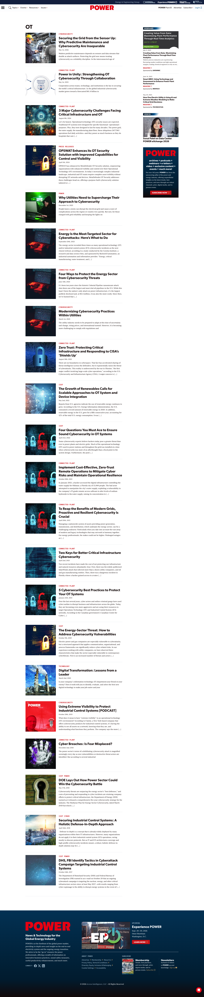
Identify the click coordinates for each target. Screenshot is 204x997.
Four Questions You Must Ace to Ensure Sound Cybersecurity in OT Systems (88, 432)
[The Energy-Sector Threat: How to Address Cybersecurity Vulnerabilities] (41, 639)
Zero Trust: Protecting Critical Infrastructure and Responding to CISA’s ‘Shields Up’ (89, 351)
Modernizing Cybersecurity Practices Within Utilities (87, 313)
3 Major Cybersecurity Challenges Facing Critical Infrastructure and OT (90, 112)
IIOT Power (64, 776)
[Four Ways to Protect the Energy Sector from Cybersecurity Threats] (41, 283)
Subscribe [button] (187, 7)
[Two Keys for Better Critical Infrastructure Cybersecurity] (41, 562)
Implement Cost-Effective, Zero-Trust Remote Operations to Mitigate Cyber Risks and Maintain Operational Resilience (90, 471)
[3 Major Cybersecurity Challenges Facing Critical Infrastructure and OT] (41, 120)
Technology (64, 666)
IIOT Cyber (64, 816)
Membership (96, 960)
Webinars (148, 28)
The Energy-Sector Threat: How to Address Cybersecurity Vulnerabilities (87, 632)
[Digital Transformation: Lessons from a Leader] (41, 680)
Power (61, 193)
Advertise (178, 7)
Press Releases (66, 147)
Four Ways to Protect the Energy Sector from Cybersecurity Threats (88, 276)
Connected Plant (67, 70)
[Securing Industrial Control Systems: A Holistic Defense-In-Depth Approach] (41, 829)
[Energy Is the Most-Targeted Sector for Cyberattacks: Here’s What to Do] (41, 243)
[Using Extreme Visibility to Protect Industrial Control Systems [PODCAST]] (41, 716)
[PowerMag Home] (102, 7)
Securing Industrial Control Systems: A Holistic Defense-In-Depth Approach (88, 822)
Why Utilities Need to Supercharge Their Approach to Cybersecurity (89, 199)
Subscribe (150, 970)
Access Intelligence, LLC (97, 984)
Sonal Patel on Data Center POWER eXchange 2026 (157, 140)
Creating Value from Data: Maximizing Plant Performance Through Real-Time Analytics (159, 55)
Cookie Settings (88, 968)
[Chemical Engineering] (149, 2)
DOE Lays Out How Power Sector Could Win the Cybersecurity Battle (88, 782)
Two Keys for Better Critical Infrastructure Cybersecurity (90, 554)
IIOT (61, 385)
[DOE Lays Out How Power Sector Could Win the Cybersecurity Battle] (41, 789)
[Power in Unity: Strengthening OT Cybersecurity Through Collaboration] (41, 83)
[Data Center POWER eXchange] (185, 2)
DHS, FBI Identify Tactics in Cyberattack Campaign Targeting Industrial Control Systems (88, 864)
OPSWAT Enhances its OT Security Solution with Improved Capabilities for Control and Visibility (88, 154)
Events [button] (23, 7)
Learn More (140, 942)
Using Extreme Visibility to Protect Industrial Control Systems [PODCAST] (87, 708)
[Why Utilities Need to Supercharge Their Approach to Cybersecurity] (41, 207)
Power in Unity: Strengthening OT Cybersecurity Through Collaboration (87, 76)
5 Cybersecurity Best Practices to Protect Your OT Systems (89, 592)
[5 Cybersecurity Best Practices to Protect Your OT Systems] (41, 599)
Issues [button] (43, 7)
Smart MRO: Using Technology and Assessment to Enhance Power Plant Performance (158, 81)
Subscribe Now (159, 192)
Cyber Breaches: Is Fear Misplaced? (85, 743)
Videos (147, 114)
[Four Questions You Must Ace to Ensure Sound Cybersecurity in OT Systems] (41, 439)
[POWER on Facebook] (35, 966)
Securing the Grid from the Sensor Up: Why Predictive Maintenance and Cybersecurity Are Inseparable (87, 42)
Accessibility (101, 968)
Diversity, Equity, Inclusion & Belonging (96, 965)
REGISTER (146, 68)
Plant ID (165, 7)
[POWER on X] (39, 966)
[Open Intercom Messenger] (199, 990)
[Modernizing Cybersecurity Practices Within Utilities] (41, 320)
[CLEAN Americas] (197, 2)
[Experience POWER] (167, 2)
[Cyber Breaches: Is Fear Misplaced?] (41, 753)
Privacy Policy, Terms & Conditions (94, 962)
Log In (197, 7)
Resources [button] (33, 7)
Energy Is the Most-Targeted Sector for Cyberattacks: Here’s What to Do (88, 235)
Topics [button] (15, 7)
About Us (107, 960)
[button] (3, 8)
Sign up (172, 968)
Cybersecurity (66, 34)
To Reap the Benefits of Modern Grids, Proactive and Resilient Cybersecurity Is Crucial (88, 512)
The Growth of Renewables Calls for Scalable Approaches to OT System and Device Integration (88, 392)
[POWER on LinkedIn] (43, 966)
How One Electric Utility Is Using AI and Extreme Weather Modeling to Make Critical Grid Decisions (160, 99)
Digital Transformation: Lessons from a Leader (88, 672)
